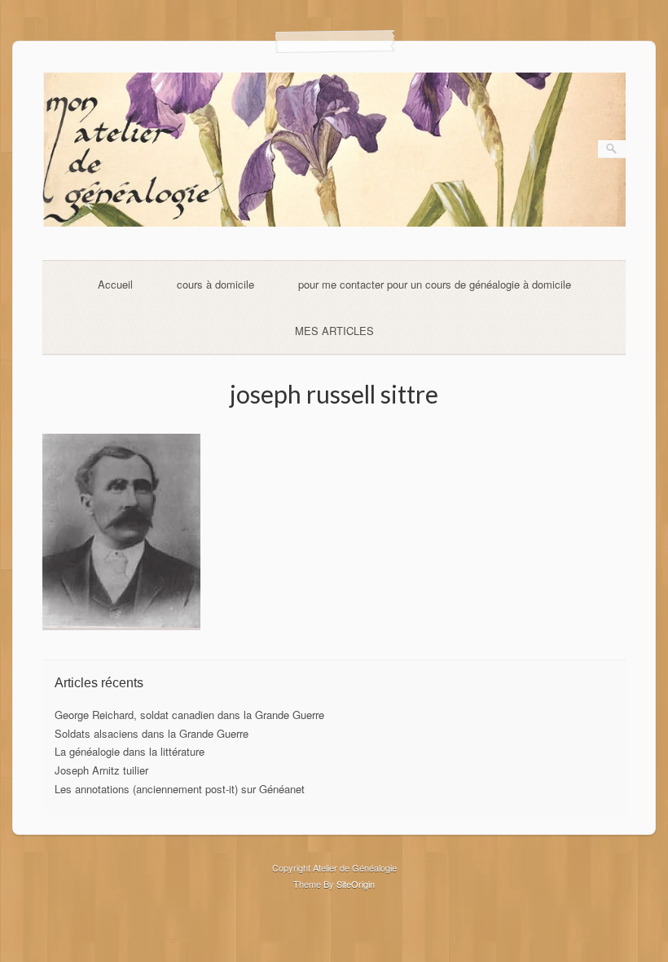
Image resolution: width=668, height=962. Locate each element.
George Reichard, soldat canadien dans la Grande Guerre (189, 714)
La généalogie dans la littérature (129, 751)
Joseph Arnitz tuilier (101, 770)
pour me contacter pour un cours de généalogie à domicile (434, 284)
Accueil (115, 284)
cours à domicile (215, 284)
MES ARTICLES (334, 330)
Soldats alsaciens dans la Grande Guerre (151, 733)
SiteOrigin (355, 883)
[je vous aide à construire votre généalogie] (334, 222)
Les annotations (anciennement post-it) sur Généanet (180, 789)
